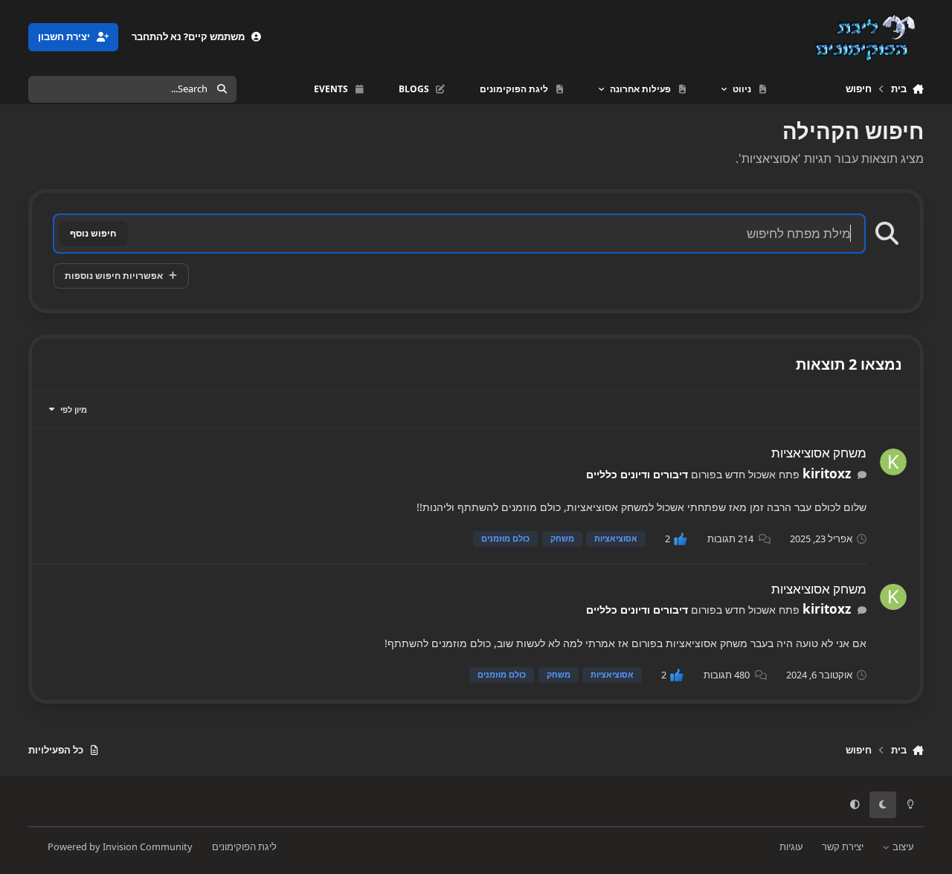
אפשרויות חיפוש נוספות (114, 275)
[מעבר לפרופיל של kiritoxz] (893, 462)
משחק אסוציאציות (818, 452)
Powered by (120, 846)
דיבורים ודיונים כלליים (637, 474)
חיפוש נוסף (93, 233)
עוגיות (791, 846)
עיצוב (902, 846)
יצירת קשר (842, 846)
